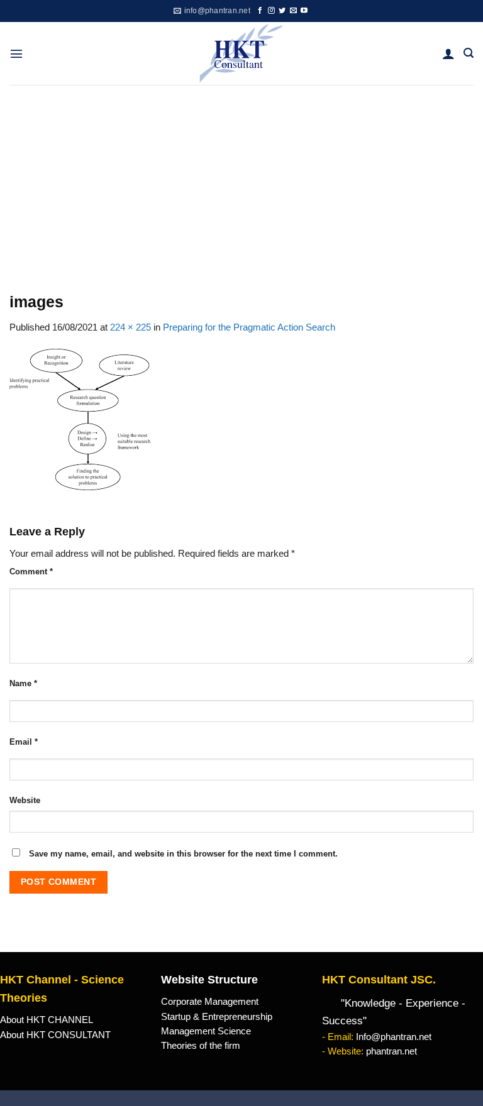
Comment (31, 571)
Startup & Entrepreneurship (216, 1017)
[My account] (448, 53)
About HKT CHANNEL (46, 1020)
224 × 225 (130, 327)
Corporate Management (209, 1002)
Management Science (206, 1031)
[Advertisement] (241, 179)
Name (23, 683)
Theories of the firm (200, 1046)
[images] (79, 418)
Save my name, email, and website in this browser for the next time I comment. (183, 853)
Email (23, 742)
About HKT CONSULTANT (55, 1035)
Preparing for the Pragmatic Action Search (249, 327)
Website (24, 800)
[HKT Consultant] (242, 53)
